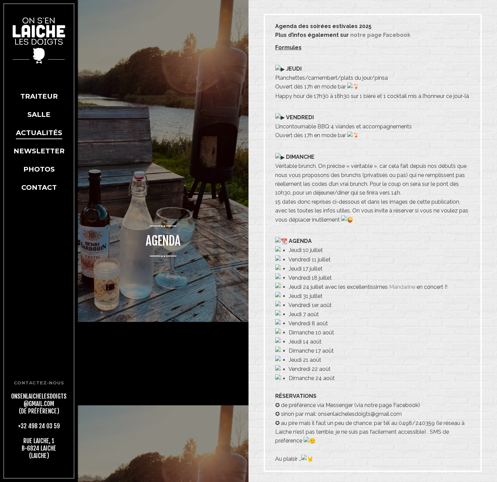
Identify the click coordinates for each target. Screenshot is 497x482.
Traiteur (39, 96)
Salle (38, 114)
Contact (39, 187)
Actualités (39, 133)
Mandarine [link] (402, 287)
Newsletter (39, 151)
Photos (39, 169)
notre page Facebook (380, 35)
